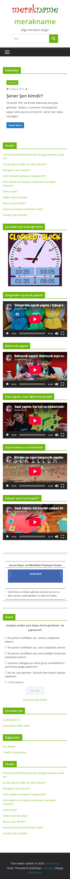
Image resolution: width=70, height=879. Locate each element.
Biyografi (12, 82)
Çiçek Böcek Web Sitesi (16, 725)
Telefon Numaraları (14, 752)
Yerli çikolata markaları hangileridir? (24, 176)
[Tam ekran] (62, 333)
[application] (35, 319)
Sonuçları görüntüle (35, 699)
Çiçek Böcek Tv (11, 719)
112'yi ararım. (16, 682)
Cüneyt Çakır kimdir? (15, 215)
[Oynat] (7, 333)
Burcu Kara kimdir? (14, 203)
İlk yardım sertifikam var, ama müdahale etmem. (37, 647)
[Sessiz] (57, 333)
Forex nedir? (10, 191)
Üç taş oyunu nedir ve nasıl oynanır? (24, 164)
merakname (35, 21)
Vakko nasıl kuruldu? (15, 197)
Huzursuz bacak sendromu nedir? (23, 209)
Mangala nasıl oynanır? (17, 170)
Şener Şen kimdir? (24, 96)
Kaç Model (9, 746)
